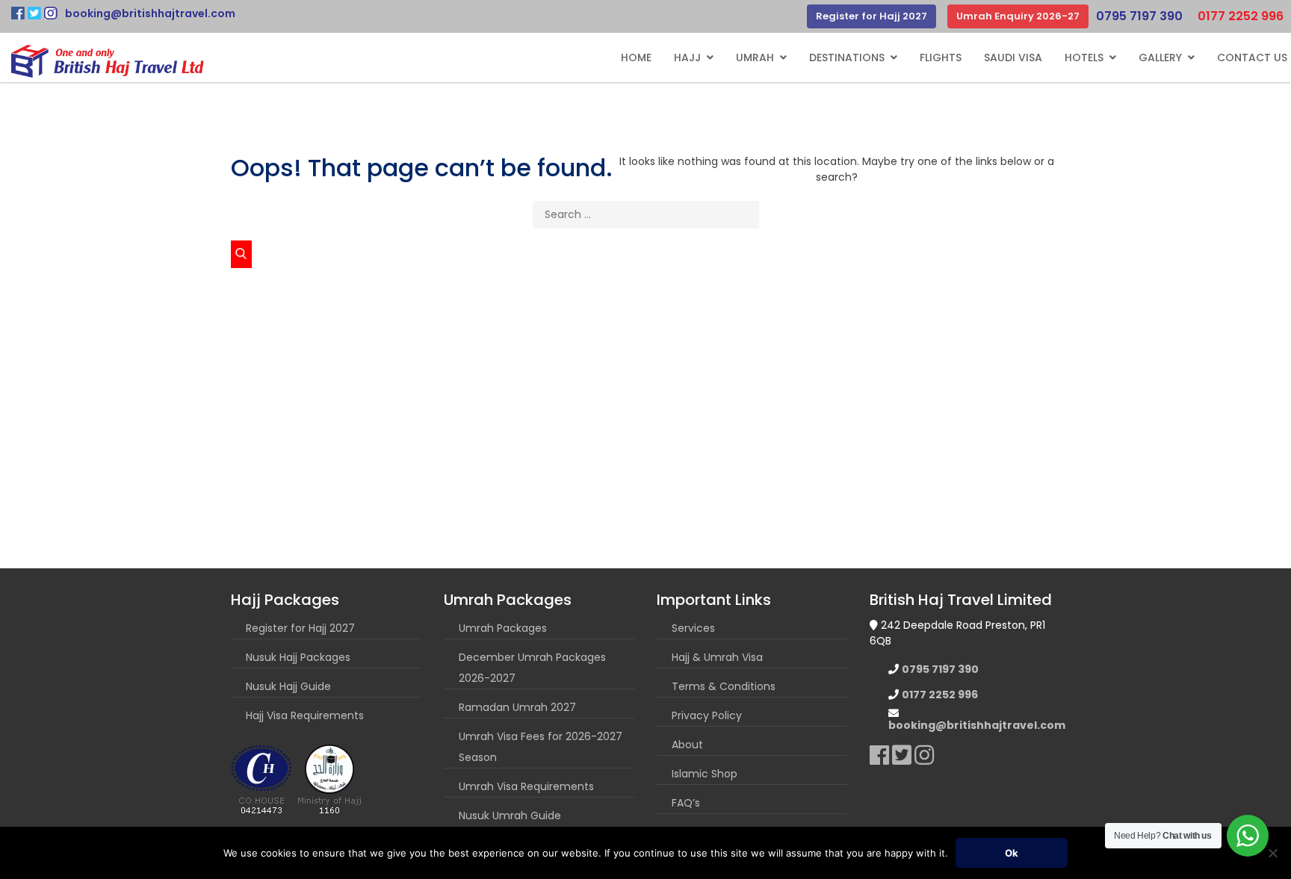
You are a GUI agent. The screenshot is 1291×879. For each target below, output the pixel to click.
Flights (941, 57)
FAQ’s (686, 802)
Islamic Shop (704, 773)
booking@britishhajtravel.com (150, 13)
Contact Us (1252, 57)
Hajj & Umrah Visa (717, 657)
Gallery (1160, 57)
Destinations (847, 57)
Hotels (1084, 57)
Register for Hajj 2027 (871, 16)
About (687, 744)
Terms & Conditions (723, 686)
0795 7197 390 (1139, 16)
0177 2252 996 (1241, 16)
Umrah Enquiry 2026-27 (1018, 16)
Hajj (687, 57)
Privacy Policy (707, 715)
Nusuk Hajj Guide (288, 686)
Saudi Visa (1013, 57)
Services (693, 628)
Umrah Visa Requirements (526, 786)
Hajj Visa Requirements (305, 715)
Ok (1011, 853)
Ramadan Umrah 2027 (517, 707)
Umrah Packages (503, 628)
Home (636, 57)
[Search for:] (646, 217)
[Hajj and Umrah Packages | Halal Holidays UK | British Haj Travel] (107, 61)
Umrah (755, 57)
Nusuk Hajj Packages (298, 657)
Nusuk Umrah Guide (510, 815)
